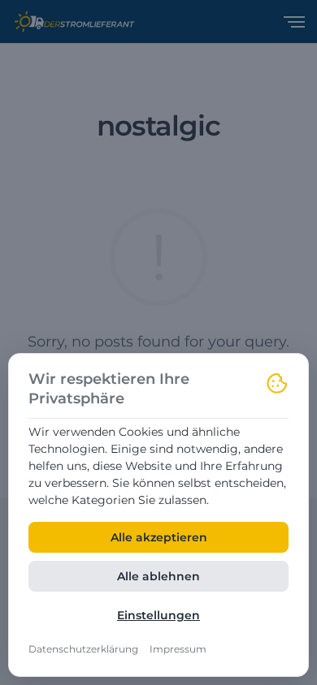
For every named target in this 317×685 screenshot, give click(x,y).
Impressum (178, 649)
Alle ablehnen (158, 576)
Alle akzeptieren (159, 537)
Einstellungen (158, 615)
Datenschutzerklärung (83, 649)
